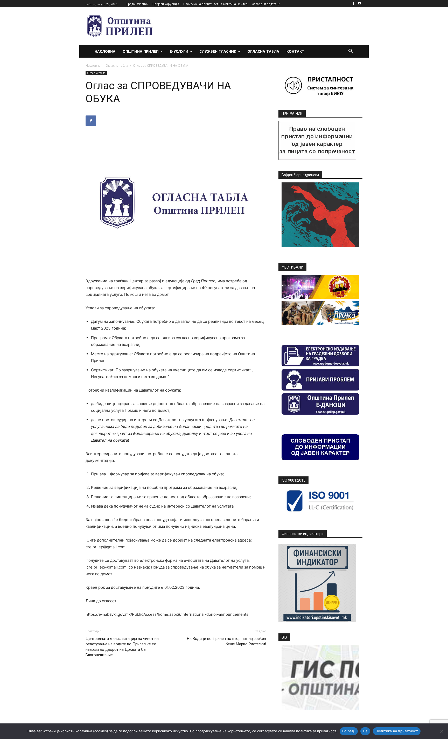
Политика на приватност (396, 731)
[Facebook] (353, 4)
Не (365, 731)
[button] (351, 51)
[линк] (317, 158)
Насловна (93, 65)
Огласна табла (117, 65)
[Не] (441, 731)
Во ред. (348, 731)
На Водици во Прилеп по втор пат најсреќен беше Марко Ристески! (226, 641)
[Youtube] (359, 4)
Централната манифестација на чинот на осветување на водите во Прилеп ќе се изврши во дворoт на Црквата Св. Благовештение (122, 646)
